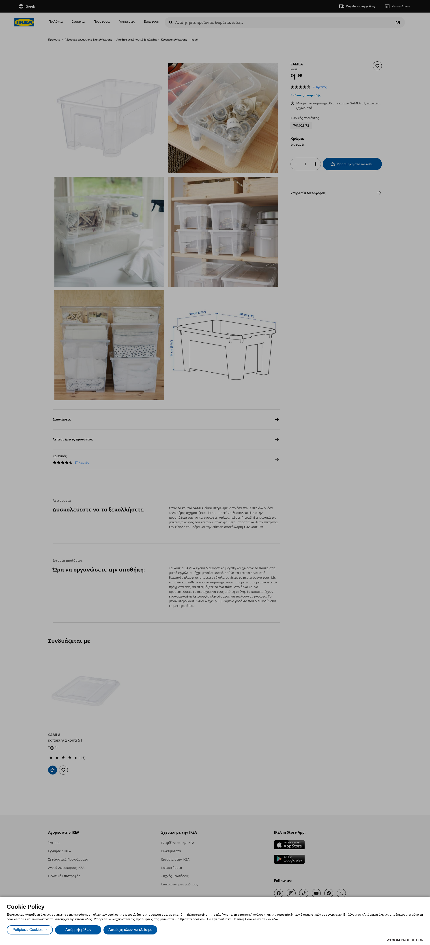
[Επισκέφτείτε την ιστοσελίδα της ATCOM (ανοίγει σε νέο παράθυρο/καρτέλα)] (405, 940)
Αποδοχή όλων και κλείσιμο (130, 930)
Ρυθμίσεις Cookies (28, 930)
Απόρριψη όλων (78, 930)
